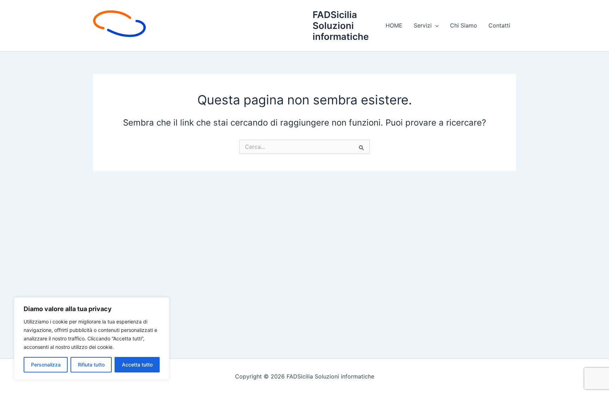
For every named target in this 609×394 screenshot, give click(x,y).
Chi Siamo (463, 25)
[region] (91, 338)
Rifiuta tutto (91, 365)
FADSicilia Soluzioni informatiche (341, 25)
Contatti (499, 25)
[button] (435, 25)
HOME (394, 25)
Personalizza (46, 365)
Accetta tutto (137, 365)
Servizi (423, 25)
